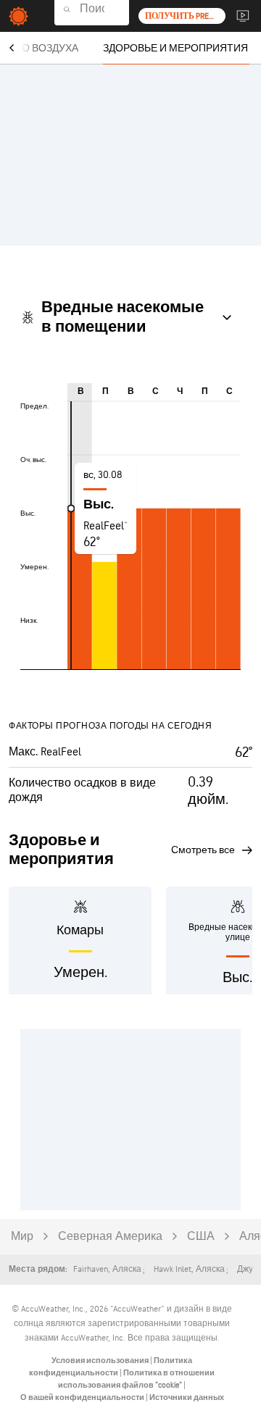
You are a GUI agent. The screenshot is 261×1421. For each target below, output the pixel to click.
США (201, 1237)
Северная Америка (110, 1237)
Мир (22, 1237)
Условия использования (100, 1360)
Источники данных (186, 1397)
